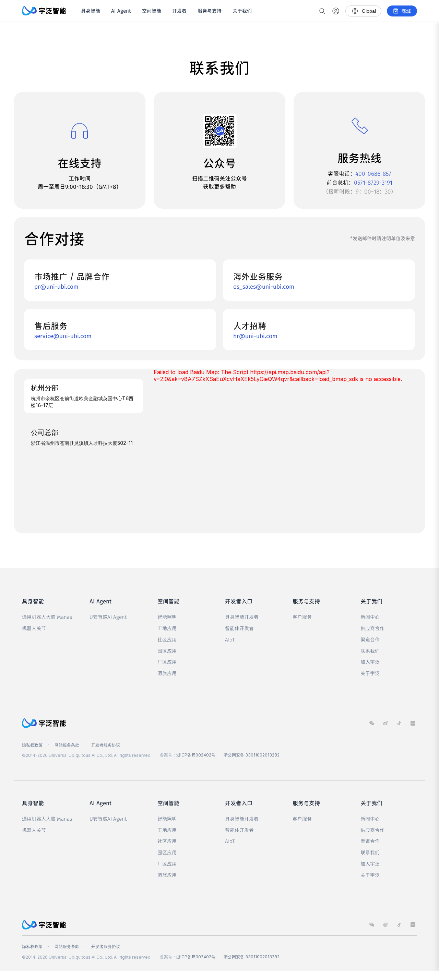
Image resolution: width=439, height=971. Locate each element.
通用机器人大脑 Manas (47, 616)
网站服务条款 (67, 745)
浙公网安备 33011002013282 (252, 755)
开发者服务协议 (105, 745)
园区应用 (167, 650)
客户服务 (302, 616)
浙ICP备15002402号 (195, 755)
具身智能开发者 (242, 616)
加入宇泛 (370, 661)
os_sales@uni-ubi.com (263, 286)
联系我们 (370, 650)
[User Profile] (336, 11)
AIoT (230, 639)
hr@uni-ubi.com (255, 336)
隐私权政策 (32, 745)
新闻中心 (370, 616)
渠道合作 (370, 639)
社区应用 (167, 639)
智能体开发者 (239, 628)
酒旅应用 (167, 673)
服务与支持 (210, 10)
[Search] (322, 11)
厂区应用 (167, 661)
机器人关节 (34, 628)
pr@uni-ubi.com (56, 286)
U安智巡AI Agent (108, 616)
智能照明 (167, 616)
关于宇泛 (370, 673)
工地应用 (167, 628)
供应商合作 (372, 628)
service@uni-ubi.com (63, 336)
